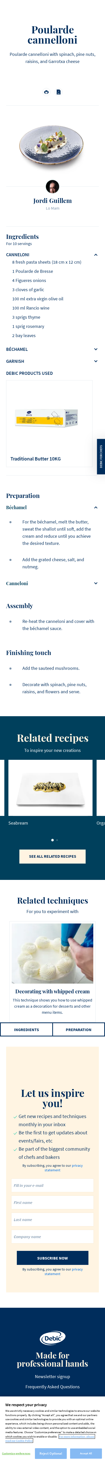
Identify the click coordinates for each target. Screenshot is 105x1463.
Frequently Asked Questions (52, 1387)
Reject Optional (51, 1453)
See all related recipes (52, 856)
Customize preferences (16, 1453)
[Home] (52, 1338)
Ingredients (26, 1029)
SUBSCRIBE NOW (52, 1258)
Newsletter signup (52, 1376)
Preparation (78, 1029)
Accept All (86, 1453)
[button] (52, 840)
